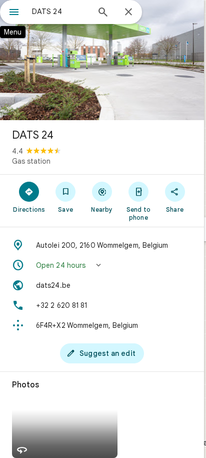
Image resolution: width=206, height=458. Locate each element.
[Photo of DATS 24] (102, 60)
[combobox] (60, 12)
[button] (102, 265)
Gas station (31, 161)
